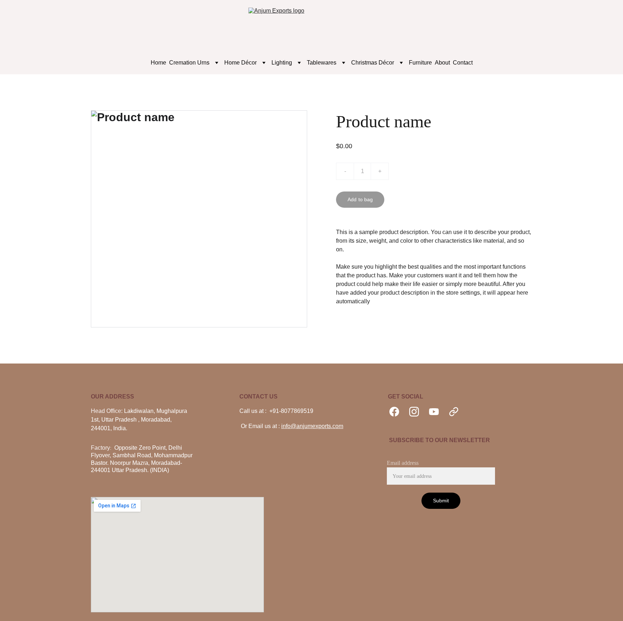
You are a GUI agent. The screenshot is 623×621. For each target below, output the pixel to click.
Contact (463, 63)
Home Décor (240, 63)
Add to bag (360, 199)
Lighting (281, 63)
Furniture (420, 63)
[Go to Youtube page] (437, 412)
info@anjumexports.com (312, 426)
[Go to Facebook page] (397, 412)
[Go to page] (454, 412)
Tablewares (321, 63)
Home (158, 63)
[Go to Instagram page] (417, 412)
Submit (441, 500)
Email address (403, 463)
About (442, 63)
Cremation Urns (189, 63)
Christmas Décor (372, 63)
